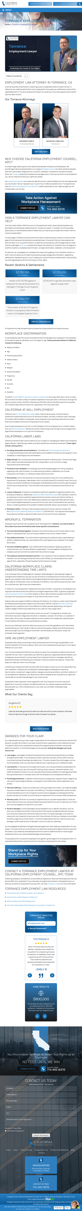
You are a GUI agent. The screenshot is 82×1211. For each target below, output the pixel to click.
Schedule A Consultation (40, 4)
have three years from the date (16, 594)
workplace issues (48, 169)
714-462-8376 (71, 4)
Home (8, 1150)
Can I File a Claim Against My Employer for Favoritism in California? (31, 905)
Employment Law (37, 923)
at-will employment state (25, 414)
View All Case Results (41, 322)
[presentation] (30, 975)
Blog (72, 1150)
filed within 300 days (65, 604)
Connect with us (27, 208)
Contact (41, 1153)
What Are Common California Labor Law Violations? (25, 893)
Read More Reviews (41, 729)
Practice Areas (26, 1150)
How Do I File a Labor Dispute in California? (22, 897)
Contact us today (54, 884)
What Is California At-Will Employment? (21, 901)
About (15, 1150)
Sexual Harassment (38, 928)
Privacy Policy (17, 1128)
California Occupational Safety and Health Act (26, 511)
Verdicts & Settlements (59, 1150)
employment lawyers (15, 181)
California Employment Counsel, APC (24, 186)
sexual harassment (18, 429)
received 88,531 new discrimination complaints (30, 397)
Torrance (15, 174)
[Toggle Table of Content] (25, 76)
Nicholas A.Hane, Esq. (55, 141)
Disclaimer (8, 1128)
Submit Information (41, 1135)
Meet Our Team (41, 152)
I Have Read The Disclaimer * (16, 1131)
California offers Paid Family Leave (45, 495)
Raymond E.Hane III (27, 141)
